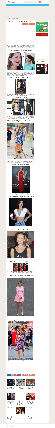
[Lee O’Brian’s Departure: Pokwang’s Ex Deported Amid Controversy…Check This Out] (11, 396)
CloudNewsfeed (7, 426)
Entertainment (9, 18)
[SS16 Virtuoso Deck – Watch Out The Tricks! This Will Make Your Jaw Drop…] (11, 382)
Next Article (31, 374)
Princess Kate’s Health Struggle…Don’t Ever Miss (20, 416)
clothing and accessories (10, 72)
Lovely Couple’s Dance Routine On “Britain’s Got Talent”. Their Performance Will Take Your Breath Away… (30, 417)
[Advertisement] (27, 12)
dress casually (21, 193)
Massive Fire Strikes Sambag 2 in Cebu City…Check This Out (30, 388)
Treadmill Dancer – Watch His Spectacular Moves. (20, 388)
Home (6, 18)
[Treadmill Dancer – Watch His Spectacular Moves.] (20, 382)
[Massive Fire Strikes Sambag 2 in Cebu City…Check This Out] (30, 382)
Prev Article (26, 374)
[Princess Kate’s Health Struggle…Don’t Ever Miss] (20, 410)
